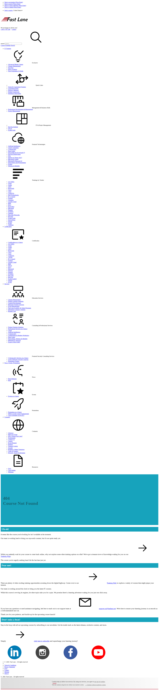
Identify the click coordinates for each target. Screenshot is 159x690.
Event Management (13, 306)
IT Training (7, 48)
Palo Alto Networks (14, 215)
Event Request (12, 443)
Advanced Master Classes (15, 64)
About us (10, 433)
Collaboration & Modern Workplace (18, 335)
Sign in (6, 673)
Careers (10, 441)
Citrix (9, 192)
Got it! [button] (54, 683)
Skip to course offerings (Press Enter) (15, 5)
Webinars (11, 472)
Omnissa (10, 213)
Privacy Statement (9, 667)
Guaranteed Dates (13, 88)
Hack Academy (12, 69)
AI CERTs (11, 182)
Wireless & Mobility (14, 166)
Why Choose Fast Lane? (15, 436)
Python (10, 164)
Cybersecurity (12, 149)
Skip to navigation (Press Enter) (13, 2)
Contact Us (11, 439)
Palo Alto (11, 275)
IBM (9, 203)
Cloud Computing (13, 148)
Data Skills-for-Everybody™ (16, 152)
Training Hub (111, 583)
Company (7, 417)
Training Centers (13, 446)
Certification (8, 226)
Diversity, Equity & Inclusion (16, 453)
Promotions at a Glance (15, 412)
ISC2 (9, 205)
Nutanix (10, 210)
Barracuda (11, 188)
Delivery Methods (13, 90)
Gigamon (11, 200)
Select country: (8, 10)
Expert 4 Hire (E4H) (14, 342)
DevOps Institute (13, 127)
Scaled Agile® (12, 279)
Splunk (10, 221)
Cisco (9, 190)
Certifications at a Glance (15, 242)
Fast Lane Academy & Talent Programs (19, 308)
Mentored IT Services (14, 340)
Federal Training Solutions (15, 327)
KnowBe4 (11, 206)
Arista (10, 183)
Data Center (11, 151)
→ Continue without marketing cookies (95, 685)
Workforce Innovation (14, 93)
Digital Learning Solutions (15, 301)
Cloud (10, 330)
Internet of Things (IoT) (15, 157)
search (2, 43)
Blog (9, 380)
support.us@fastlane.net (107, 609)
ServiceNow (11, 220)
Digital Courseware (13, 92)
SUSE (10, 223)
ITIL (9, 156)
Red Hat (10, 216)
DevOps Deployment (14, 154)
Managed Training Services (16, 304)
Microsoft (11, 208)
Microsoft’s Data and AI (15, 161)
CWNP (10, 257)
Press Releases (12, 379)
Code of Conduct (13, 451)
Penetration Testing (13, 361)
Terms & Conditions (10, 665)
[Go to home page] (14, 26)
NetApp (10, 270)
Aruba (10, 185)
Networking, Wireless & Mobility (18, 339)
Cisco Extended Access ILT (16, 415)
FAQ (9, 468)
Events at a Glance (13, 396)
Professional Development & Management (20, 109)
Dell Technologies (13, 195)
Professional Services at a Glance (17, 329)
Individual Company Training (16, 309)
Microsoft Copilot (13, 159)
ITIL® (10, 128)
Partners (10, 444)
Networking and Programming (17, 162)
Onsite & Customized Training (17, 87)
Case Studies (12, 470)
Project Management (14, 111)
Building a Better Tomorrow (16, 449)
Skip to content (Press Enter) (12, 7)
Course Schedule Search (8, 45)
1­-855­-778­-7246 (5, 29)
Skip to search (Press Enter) (12, 4)
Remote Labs (12, 311)
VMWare (11, 225)
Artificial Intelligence (14, 146)
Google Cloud (12, 201)
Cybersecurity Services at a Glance (18, 358)
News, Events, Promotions (12, 363)
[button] (17, 10)
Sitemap (6, 672)
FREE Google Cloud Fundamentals (18, 414)
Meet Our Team (12, 434)
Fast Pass (10, 68)
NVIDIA (10, 211)
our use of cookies (99, 681)
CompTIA (11, 193)
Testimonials (11, 438)
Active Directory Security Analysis (18, 359)
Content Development (14, 303)
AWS (9, 187)
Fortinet (10, 198)
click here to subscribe (42, 641)
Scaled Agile (11, 130)
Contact (14, 29)
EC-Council (11, 197)
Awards (10, 448)
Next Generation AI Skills (15, 71)
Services (6, 284)
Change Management (14, 66)
